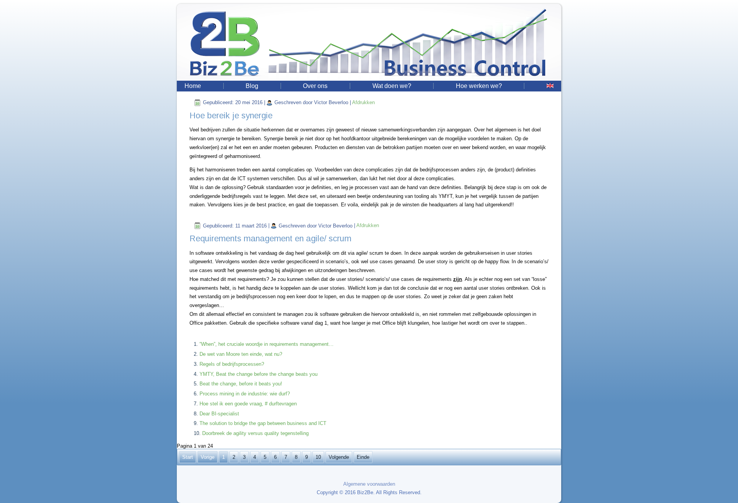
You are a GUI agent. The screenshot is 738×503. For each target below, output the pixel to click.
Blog (252, 86)
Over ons (315, 86)
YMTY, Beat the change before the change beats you (258, 374)
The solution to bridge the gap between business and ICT (262, 423)
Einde (363, 457)
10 (318, 457)
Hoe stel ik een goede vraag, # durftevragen (248, 404)
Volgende (339, 457)
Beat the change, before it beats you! (240, 384)
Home (192, 86)
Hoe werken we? (479, 86)
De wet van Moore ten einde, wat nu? (240, 354)
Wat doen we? (391, 86)
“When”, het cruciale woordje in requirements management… (266, 344)
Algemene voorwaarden (369, 484)
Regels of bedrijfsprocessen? (231, 364)
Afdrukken (363, 102)
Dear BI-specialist (219, 414)
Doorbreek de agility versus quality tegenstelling (255, 433)
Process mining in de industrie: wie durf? (244, 394)
